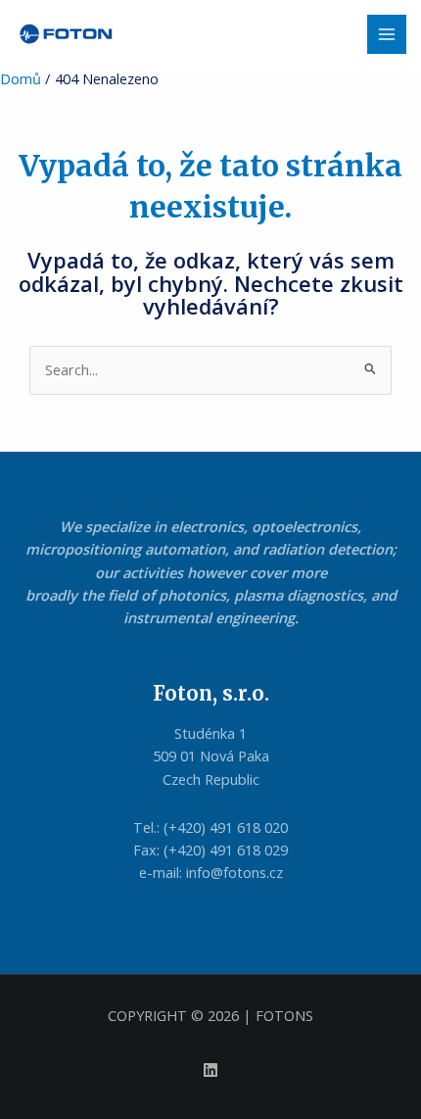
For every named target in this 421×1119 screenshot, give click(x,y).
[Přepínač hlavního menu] (386, 34)
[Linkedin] (210, 1070)
